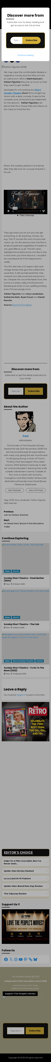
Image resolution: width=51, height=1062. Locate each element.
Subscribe (31, 40)
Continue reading (25, 55)
